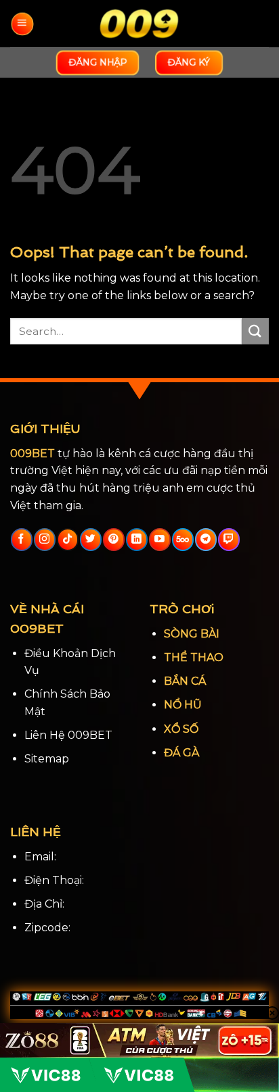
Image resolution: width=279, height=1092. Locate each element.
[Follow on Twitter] (90, 539)
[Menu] (22, 23)
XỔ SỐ (181, 729)
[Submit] (255, 331)
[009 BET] (139, 23)
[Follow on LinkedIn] (136, 539)
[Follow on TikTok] (67, 539)
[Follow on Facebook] (21, 539)
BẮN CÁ (185, 681)
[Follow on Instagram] (44, 539)
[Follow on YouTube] (159, 539)
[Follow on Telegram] (205, 539)
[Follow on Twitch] (228, 539)
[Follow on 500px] (182, 539)
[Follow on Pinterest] (113, 539)
